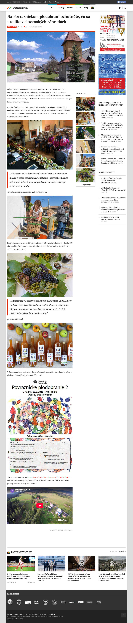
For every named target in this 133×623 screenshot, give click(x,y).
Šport (78, 7)
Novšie (114, 551)
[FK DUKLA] (19, 604)
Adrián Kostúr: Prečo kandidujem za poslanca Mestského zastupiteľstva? (113, 200)
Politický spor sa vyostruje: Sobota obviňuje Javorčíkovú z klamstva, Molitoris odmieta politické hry (112, 126)
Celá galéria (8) (86, 185)
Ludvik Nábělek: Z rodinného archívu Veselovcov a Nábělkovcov (111, 180)
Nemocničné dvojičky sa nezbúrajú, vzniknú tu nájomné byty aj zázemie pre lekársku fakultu (112, 150)
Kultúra (70, 7)
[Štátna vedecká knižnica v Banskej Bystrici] (54, 604)
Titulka (52, 7)
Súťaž (50, 2)
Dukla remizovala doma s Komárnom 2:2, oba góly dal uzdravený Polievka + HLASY (19, 576)
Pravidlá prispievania (32, 614)
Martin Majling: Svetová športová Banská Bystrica (110, 218)
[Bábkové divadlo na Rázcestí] (63, 604)
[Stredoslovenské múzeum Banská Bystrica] (28, 604)
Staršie (121, 551)
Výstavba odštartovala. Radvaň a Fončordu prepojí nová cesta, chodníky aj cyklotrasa (113, 160)
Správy (61, 7)
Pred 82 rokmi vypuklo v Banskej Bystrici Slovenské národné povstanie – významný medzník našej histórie (112, 577)
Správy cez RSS (19, 614)
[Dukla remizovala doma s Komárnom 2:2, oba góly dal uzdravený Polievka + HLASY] (21, 563)
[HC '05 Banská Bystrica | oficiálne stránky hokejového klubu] (10, 604)
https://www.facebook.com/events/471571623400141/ (48, 477)
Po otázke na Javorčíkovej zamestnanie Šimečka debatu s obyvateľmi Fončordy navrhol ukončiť (112, 114)
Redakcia (52, 614)
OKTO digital (19, 618)
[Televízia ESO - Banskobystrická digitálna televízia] (81, 604)
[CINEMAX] (72, 604)
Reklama (57, 2)
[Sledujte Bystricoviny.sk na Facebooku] (121, 2)
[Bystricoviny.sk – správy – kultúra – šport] (26, 8)
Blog (86, 7)
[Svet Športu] (98, 604)
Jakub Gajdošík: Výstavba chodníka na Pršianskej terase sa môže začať (113, 209)
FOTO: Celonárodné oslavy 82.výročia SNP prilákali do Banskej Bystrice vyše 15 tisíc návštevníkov (79, 577)
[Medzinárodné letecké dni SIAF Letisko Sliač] (45, 604)
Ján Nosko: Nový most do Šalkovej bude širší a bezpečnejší (113, 189)
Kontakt (9, 614)
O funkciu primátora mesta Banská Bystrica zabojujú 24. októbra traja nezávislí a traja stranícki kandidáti (112, 138)
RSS (45, 2)
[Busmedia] (89, 604)
